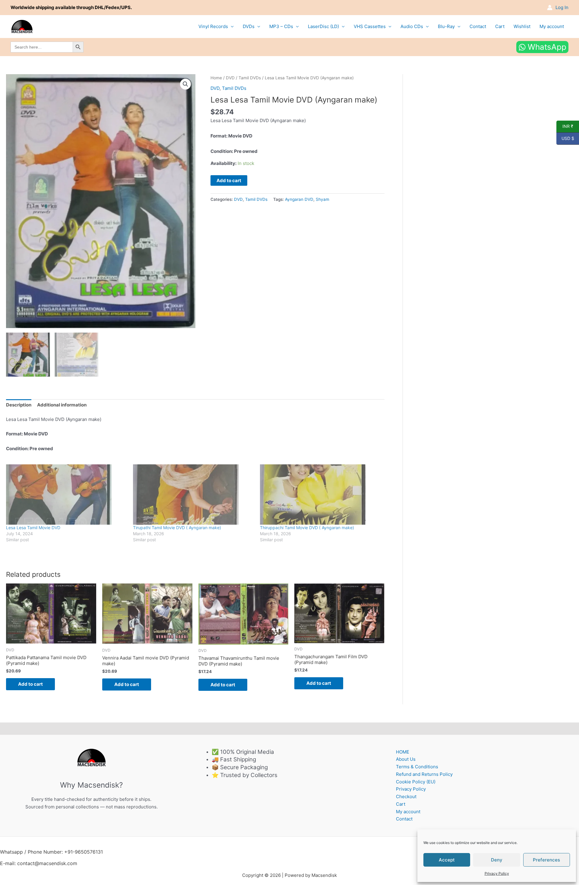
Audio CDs (411, 26)
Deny (496, 860)
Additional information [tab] (62, 405)
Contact (478, 26)
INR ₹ (564, 126)
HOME (402, 752)
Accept (447, 860)
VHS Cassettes (370, 26)
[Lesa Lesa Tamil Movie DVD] (66, 494)
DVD (230, 77)
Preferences (546, 860)
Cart (500, 26)
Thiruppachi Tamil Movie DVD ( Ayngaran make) (307, 527)
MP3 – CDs (281, 26)
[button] (185, 84)
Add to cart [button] (30, 684)
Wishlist (522, 26)
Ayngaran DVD (299, 199)
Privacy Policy (497, 873)
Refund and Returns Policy (424, 774)
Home (216, 77)
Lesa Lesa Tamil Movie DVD (33, 527)
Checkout (406, 796)
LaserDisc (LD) (323, 26)
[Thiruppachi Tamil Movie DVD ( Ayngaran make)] (320, 494)
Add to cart (229, 180)
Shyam (322, 199)
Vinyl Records (213, 26)
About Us (406, 759)
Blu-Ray (446, 26)
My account (551, 26)
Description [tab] (18, 405)
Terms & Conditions (417, 767)
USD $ (565, 138)
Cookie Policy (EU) (415, 782)
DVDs (249, 26)
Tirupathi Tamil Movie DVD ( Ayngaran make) (177, 527)
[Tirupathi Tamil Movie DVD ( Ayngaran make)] (193, 494)
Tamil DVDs (250, 77)
